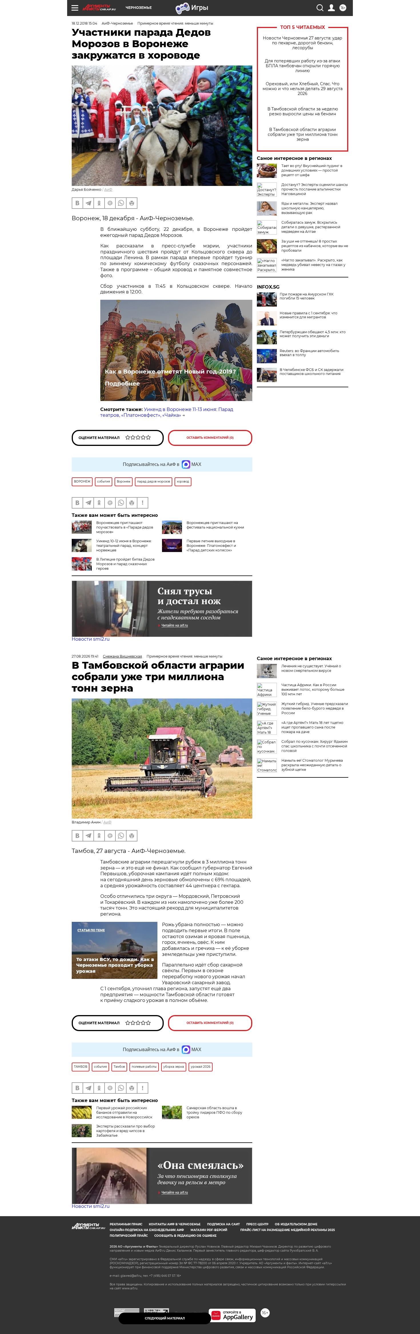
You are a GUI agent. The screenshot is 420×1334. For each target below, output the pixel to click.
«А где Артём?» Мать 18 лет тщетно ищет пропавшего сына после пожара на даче (312, 727)
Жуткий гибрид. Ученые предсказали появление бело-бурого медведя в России (314, 708)
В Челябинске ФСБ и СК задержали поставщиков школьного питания (311, 372)
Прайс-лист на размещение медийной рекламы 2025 (287, 1230)
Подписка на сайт (223, 1224)
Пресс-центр (257, 1224)
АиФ (108, 189)
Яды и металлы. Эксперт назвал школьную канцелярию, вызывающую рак (309, 208)
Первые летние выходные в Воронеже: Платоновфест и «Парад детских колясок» (211, 545)
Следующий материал (165, 1318)
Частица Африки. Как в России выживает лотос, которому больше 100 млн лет (312, 689)
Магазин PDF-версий (209, 1230)
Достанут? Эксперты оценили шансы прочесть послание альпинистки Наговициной (314, 189)
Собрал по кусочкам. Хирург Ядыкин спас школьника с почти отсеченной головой (314, 746)
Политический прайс (129, 1236)
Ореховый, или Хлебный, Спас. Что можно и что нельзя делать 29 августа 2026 (303, 89)
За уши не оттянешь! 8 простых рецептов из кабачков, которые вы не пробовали (314, 246)
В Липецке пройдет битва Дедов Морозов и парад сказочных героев (125, 564)
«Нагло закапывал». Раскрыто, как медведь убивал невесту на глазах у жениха (313, 264)
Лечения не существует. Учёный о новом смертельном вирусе (311, 668)
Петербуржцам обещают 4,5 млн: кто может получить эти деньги (313, 334)
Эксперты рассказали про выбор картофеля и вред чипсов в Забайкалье (125, 1131)
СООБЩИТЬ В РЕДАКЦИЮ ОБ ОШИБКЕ (185, 1236)
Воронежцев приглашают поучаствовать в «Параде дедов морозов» (124, 527)
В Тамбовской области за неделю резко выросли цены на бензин (302, 111)
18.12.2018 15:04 (84, 23)
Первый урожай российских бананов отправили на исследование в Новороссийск (124, 1112)
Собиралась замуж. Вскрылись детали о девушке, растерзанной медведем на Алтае (310, 227)
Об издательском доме (296, 1224)
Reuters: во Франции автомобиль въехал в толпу (309, 353)
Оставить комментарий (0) (210, 438)
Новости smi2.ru (91, 639)
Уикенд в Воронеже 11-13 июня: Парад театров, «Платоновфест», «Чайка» (166, 412)
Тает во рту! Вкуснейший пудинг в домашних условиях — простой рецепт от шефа (311, 170)
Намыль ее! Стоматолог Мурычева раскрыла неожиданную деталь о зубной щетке (312, 765)
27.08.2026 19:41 (85, 656)
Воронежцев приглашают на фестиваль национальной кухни (215, 525)
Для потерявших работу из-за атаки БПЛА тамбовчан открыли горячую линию (302, 66)
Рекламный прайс (126, 1224)
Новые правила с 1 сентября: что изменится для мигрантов (308, 315)
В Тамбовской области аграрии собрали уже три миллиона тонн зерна (302, 134)
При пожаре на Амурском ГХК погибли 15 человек (306, 296)
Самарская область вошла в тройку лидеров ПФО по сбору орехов (214, 1112)
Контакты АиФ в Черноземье (175, 1224)
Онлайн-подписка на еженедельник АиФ (147, 1230)
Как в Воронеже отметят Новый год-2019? (170, 371)
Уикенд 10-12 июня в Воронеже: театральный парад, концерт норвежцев (124, 545)
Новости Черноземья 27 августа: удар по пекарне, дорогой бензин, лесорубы (302, 43)
